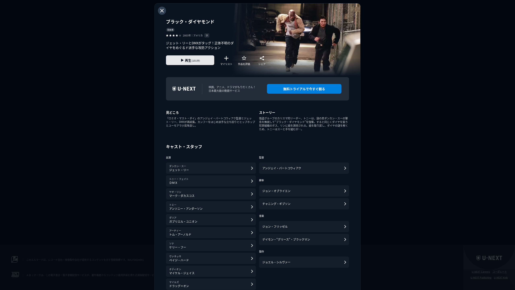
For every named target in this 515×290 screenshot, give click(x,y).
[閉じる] (162, 11)
